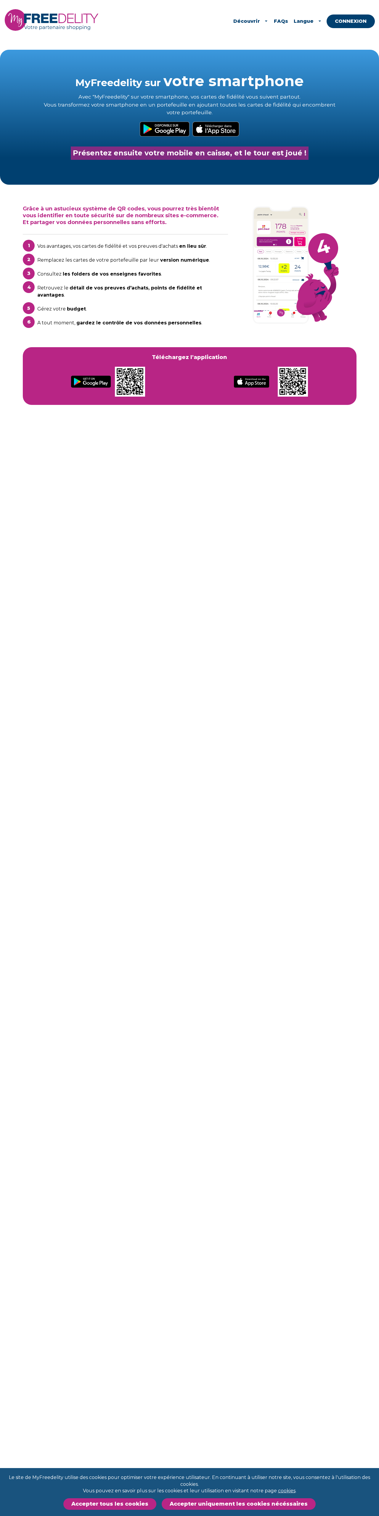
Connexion (351, 21)
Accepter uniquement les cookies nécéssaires (239, 1504)
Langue (304, 21)
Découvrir (246, 21)
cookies (287, 1491)
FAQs (281, 21)
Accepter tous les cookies (109, 1504)
